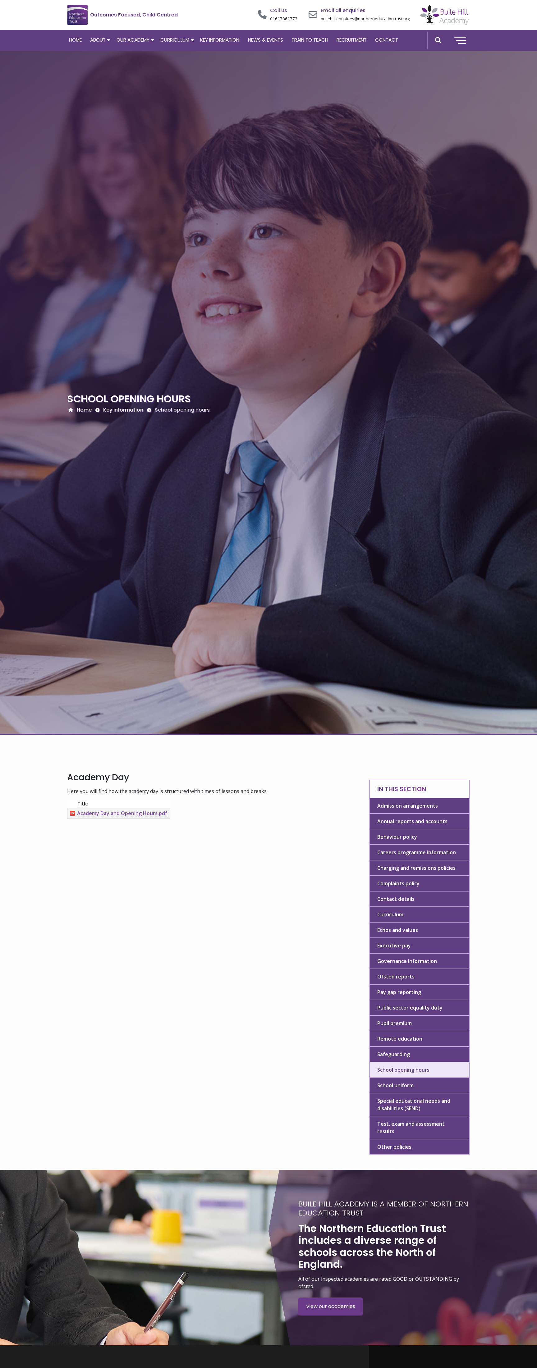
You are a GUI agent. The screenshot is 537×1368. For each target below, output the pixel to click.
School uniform (395, 1085)
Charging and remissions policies (416, 867)
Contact (386, 40)
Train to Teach (309, 40)
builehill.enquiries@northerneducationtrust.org (365, 18)
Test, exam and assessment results (411, 1127)
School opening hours (403, 1069)
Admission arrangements (407, 805)
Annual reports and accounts (412, 821)
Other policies (394, 1146)
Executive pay (394, 945)
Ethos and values (397, 930)
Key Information (219, 40)
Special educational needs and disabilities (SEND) (413, 1104)
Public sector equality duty (410, 1007)
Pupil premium (394, 1023)
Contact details (396, 899)
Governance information (407, 961)
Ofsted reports (396, 976)
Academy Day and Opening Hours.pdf (122, 813)
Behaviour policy (397, 836)
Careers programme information (416, 852)
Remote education (399, 1038)
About (98, 40)
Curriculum (174, 40)
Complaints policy (398, 883)
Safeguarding (393, 1054)
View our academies (330, 1306)
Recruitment (352, 40)
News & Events (265, 40)
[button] (438, 40)
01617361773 (283, 18)
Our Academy (133, 40)
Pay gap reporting (399, 992)
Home (75, 40)
